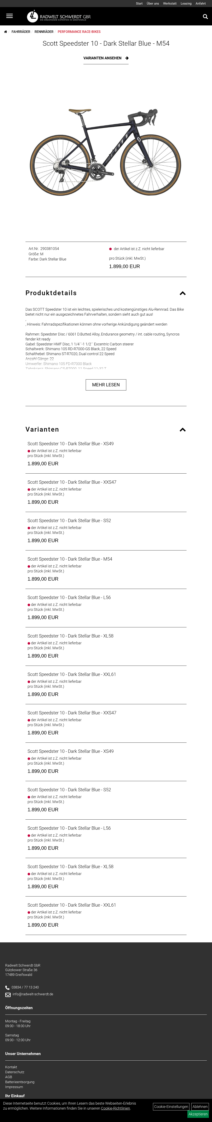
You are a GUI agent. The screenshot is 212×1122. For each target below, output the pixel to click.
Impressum (14, 1087)
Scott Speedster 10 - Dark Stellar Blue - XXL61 (72, 674)
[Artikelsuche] (205, 17)
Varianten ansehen (102, 58)
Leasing (186, 3)
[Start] (5, 32)
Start (139, 3)
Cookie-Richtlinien (115, 1108)
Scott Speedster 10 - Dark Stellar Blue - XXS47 (72, 482)
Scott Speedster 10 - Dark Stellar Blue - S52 (69, 520)
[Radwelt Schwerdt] (60, 16)
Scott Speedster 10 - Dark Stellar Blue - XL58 (70, 636)
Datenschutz (14, 1072)
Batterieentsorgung (19, 1082)
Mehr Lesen (106, 384)
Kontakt (11, 1067)
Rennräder (44, 32)
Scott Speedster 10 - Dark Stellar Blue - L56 (69, 597)
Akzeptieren (198, 1114)
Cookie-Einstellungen (171, 1106)
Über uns (153, 3)
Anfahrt (201, 3)
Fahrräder (21, 32)
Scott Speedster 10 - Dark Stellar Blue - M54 (106, 43)
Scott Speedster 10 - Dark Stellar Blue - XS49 (71, 443)
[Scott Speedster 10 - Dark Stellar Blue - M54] (106, 152)
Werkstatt (170, 3)
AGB (8, 1077)
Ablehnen (200, 1106)
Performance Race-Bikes (79, 32)
